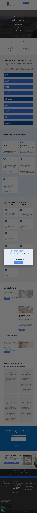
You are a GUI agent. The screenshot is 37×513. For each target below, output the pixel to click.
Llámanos (19, 262)
